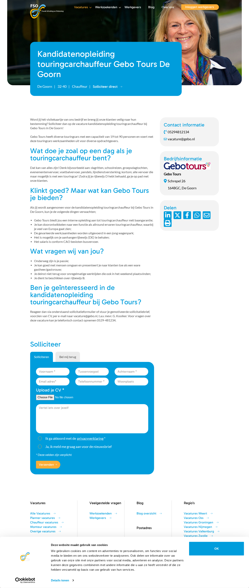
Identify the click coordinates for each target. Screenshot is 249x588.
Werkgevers (132, 7)
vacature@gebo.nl (181, 139)
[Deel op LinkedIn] (168, 215)
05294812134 (178, 132)
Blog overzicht (146, 513)
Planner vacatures (42, 518)
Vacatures (81, 7)
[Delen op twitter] (177, 215)
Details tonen (60, 580)
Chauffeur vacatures (44, 522)
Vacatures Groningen (198, 522)
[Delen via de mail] (206, 215)
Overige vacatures (42, 531)
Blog (151, 7)
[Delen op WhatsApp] (197, 215)
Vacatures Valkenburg (199, 531)
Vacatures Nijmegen (198, 527)
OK (216, 548)
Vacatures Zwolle (196, 536)
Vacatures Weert (195, 513)
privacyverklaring (90, 438)
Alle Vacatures (40, 513)
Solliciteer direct (105, 86)
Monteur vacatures (43, 527)
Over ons (168, 7)
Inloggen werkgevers (199, 7)
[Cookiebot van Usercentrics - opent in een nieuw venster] (25, 580)
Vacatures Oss (193, 518)
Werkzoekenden (106, 7)
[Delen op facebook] (187, 215)
